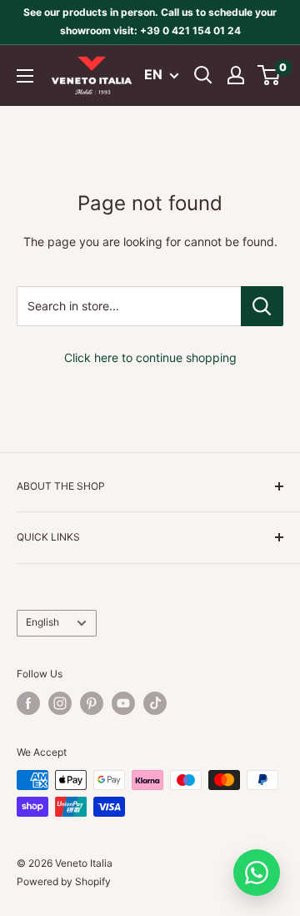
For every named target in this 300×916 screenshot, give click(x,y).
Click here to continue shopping (150, 357)
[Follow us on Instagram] (60, 703)
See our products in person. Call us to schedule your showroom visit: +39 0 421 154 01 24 (150, 21)
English (42, 622)
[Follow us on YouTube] (123, 703)
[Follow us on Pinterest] (91, 703)
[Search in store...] (262, 306)
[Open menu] (25, 76)
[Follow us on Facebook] (28, 703)
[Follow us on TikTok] (155, 703)
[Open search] (203, 75)
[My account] (236, 75)
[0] (269, 75)
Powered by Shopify (64, 881)
